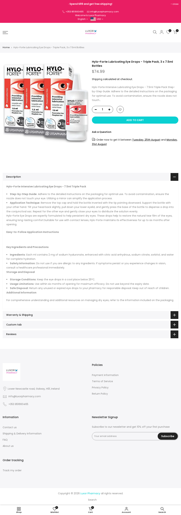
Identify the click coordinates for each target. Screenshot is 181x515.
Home (6, 47)
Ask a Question (101, 132)
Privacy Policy (100, 387)
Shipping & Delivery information (22, 433)
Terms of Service (102, 381)
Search (92, 500)
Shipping (97, 79)
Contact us (10, 427)
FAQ (5, 440)
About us (8, 446)
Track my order (12, 470)
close (175, 3)
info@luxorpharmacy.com (104, 11)
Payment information (105, 375)
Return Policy (100, 393)
